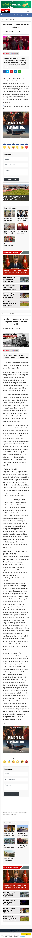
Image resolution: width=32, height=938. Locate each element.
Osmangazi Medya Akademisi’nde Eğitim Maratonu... (9, 835)
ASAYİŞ (12, 19)
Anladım (26, 934)
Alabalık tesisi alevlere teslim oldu (8, 220)
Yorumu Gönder (11, 179)
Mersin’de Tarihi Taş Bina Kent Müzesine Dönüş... (9, 860)
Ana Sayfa (5, 19)
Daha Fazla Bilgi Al (21, 936)
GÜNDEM (12, 313)
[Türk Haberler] (5, 11)
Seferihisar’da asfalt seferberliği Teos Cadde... (22, 835)
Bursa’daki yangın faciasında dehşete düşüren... (22, 233)
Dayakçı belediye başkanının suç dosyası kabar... (9, 245)
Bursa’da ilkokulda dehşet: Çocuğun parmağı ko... (9, 233)
